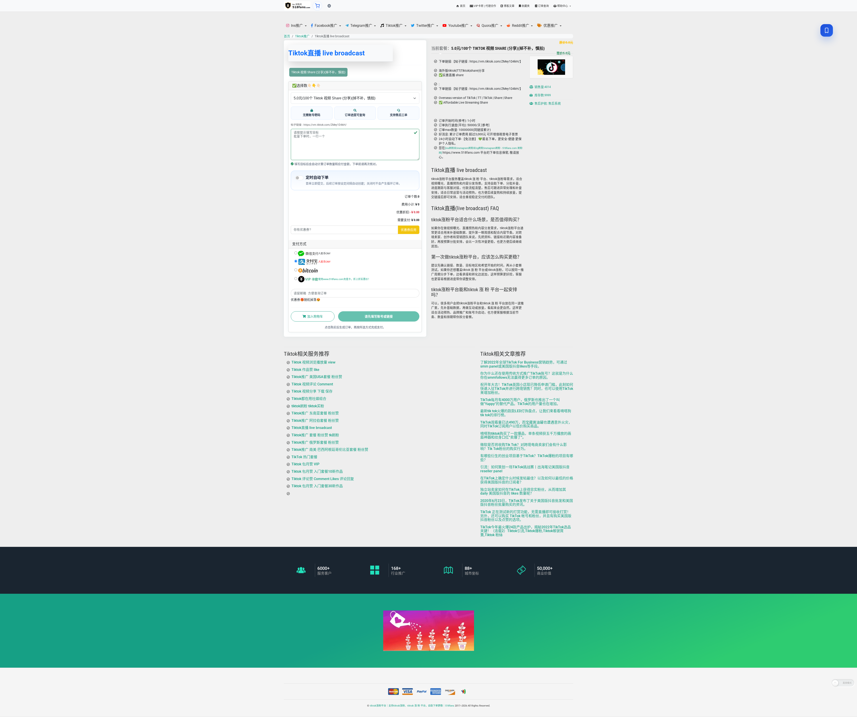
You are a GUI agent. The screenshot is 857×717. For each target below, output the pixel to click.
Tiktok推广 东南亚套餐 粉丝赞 (315, 413)
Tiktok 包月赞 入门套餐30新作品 (317, 486)
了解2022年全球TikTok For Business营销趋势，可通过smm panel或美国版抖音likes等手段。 (523, 364)
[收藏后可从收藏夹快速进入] (826, 30)
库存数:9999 (542, 95)
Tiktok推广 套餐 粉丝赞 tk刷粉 (315, 435)
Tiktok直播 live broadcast (311, 428)
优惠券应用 (408, 230)
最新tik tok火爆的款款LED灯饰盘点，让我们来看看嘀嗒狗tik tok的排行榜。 (525, 413)
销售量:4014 (542, 87)
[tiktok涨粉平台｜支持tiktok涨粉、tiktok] (297, 6)
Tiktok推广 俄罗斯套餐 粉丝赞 (315, 442)
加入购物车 (315, 316)
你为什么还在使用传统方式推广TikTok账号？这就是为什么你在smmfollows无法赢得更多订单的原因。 (526, 375)
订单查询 (543, 6)
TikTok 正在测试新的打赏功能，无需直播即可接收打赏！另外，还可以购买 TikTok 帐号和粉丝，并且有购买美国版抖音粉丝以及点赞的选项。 (525, 516)
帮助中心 (563, 6)
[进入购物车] (317, 5)
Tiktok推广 (302, 36)
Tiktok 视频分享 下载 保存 (312, 391)
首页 (462, 6)
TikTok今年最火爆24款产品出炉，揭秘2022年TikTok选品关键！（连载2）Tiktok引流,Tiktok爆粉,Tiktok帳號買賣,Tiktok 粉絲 (525, 531)
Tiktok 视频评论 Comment (312, 384)
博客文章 (508, 6)
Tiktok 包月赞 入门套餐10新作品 (317, 471)
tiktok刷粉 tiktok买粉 (307, 406)
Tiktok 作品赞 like (305, 369)
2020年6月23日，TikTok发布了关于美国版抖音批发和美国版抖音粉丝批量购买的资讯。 (526, 502)
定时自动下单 (317, 177)
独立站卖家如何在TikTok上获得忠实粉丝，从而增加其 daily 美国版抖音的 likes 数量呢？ (523, 491)
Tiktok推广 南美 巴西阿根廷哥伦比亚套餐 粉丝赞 (329, 449)
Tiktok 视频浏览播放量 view (313, 362)
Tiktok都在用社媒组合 (308, 398)
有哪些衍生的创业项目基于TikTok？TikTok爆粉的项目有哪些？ (526, 458)
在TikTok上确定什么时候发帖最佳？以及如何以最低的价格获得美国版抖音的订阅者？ (526, 480)
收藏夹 (525, 6)
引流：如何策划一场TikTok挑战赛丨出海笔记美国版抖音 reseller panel (525, 469)
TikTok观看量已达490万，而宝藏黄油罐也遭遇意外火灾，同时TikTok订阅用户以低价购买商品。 (526, 424)
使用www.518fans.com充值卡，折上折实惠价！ (344, 279)
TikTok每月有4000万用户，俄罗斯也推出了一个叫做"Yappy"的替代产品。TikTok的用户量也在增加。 (520, 402)
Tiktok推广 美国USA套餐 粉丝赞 (316, 377)
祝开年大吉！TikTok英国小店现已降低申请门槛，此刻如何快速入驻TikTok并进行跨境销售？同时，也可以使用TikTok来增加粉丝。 (526, 389)
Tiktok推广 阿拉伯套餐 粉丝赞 (315, 420)
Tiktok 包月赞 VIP (305, 464)
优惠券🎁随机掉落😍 (305, 299)
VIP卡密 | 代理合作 (484, 6)
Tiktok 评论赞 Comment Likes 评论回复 (322, 479)
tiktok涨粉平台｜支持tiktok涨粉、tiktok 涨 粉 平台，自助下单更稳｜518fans (412, 705)
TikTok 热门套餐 (304, 457)
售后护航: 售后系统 (547, 103)
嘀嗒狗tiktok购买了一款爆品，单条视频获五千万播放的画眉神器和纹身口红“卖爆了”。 (525, 435)
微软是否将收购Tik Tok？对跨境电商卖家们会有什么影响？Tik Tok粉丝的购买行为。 (523, 446)
